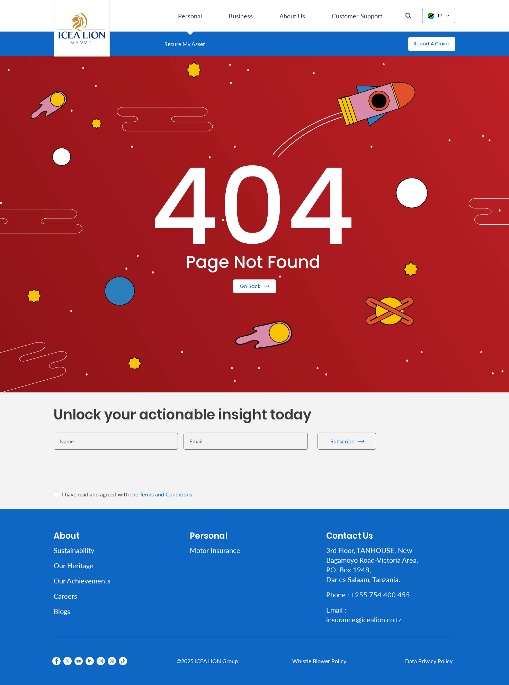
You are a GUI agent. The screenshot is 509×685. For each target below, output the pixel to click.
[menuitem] (190, 16)
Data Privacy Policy (429, 661)
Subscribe (342, 440)
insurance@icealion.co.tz (363, 619)
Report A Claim (431, 43)
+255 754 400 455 (380, 594)
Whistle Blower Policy (319, 661)
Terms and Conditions (166, 494)
